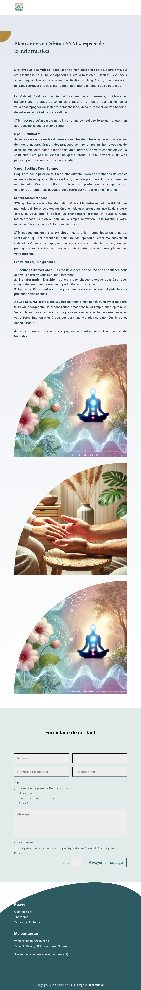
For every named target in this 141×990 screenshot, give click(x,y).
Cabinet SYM (23, 912)
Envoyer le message (106, 862)
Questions (25, 793)
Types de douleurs (27, 922)
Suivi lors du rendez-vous (36, 798)
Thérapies (21, 917)
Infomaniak (96, 985)
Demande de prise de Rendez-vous (43, 788)
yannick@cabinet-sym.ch (31, 941)
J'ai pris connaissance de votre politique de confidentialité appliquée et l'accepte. (66, 851)
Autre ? (24, 803)
